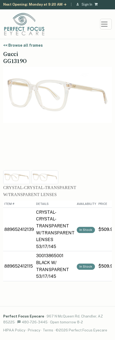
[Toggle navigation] (106, 24)
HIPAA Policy (14, 330)
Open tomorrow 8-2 (66, 322)
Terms (48, 330)
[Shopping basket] (97, 5)
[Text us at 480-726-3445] (19, 322)
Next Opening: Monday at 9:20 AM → (35, 4)
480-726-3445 (35, 322)
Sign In (87, 4)
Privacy (34, 330)
